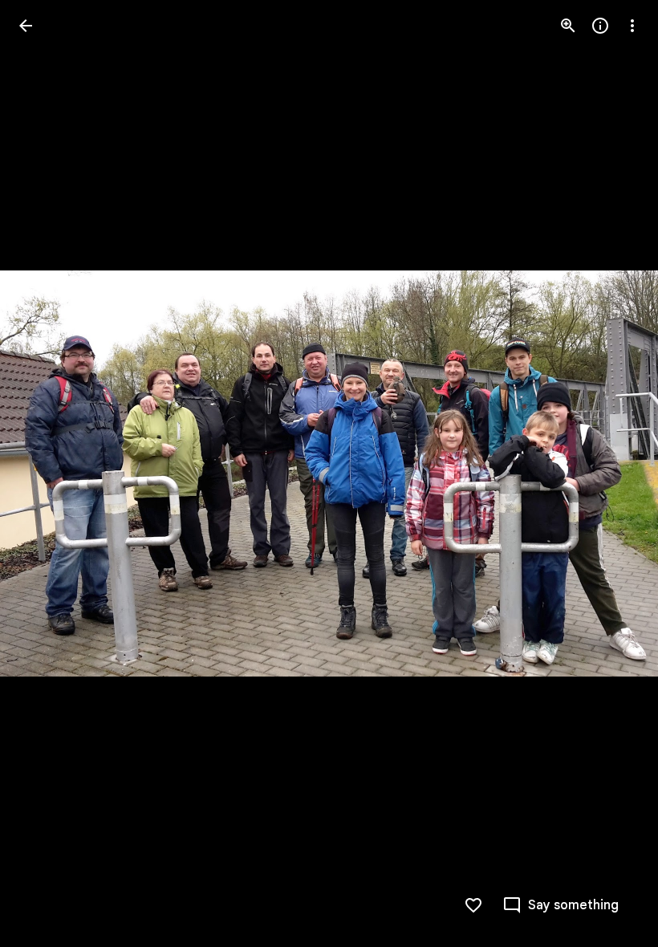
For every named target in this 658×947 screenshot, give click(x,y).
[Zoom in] (568, 26)
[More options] (632, 26)
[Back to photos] (25, 25)
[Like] (473, 905)
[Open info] (600, 26)
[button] (44, 473)
